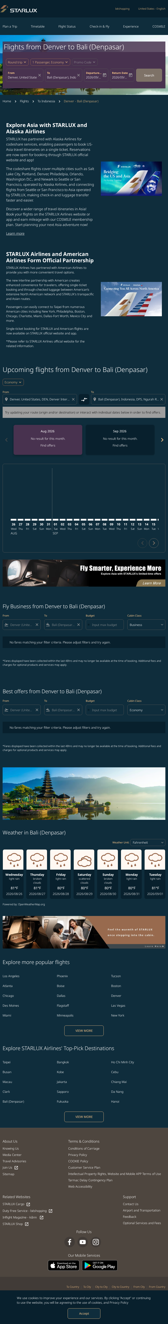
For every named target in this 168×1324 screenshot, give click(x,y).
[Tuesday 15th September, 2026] (153, 520)
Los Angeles (11, 976)
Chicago (8, 996)
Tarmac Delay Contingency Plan (90, 1180)
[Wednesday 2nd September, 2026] (62, 520)
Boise (61, 986)
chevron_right (161, 440)
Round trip (15, 62)
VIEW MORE (84, 1031)
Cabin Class (134, 615)
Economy (11, 382)
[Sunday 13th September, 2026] (139, 520)
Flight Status (67, 26)
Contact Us (130, 1204)
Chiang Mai (119, 1082)
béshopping (122, 8)
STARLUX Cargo (16, 1204)
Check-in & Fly (99, 26)
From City (139, 1287)
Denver (116, 996)
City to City (101, 1287)
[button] (50, 62)
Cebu (114, 1072)
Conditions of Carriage (84, 1148)
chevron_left (6, 440)
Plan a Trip (10, 26)
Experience (131, 26)
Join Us (10, 1167)
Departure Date (94, 73)
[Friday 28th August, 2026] (27, 520)
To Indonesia (46, 101)
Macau (7, 1082)
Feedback (129, 1217)
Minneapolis (65, 1015)
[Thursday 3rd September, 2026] (69, 520)
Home (7, 101)
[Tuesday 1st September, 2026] (55, 520)
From (11, 73)
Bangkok (63, 1062)
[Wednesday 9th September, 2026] (111, 520)
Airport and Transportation (141, 1210)
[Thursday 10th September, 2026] (118, 520)
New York (117, 1015)
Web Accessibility (80, 1186)
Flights (24, 101)
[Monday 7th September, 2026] (97, 520)
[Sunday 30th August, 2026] (41, 520)
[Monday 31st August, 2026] (48, 520)
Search (149, 75)
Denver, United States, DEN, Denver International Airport (22, 77)
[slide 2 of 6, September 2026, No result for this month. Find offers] (120, 440)
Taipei (6, 1062)
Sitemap (8, 1174)
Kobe (60, 1072)
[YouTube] (82, 1242)
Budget (90, 615)
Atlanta (8, 986)
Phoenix (62, 976)
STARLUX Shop (16, 1224)
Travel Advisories (14, 1161)
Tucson (116, 976)
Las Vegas (118, 1005)
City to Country (120, 1287)
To (48, 73)
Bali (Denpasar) (13, 1101)
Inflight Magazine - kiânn (23, 1217)
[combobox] (40, 399)
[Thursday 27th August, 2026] (20, 520)
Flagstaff (63, 1005)
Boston (116, 986)
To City (87, 1287)
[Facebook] (69, 1242)
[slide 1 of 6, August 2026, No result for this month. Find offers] (48, 440)
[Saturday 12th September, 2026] (132, 520)
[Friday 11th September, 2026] (125, 520)
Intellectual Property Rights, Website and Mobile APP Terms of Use (114, 1174)
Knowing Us (11, 1148)
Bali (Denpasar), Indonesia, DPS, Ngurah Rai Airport (61, 77)
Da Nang (117, 1091)
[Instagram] (96, 1242)
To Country (72, 1287)
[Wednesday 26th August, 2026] (13, 520)
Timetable (38, 26)
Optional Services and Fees (142, 1223)
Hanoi (115, 1101)
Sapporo (63, 1091)
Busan (7, 1072)
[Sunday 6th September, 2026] (90, 520)
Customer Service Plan (84, 1167)
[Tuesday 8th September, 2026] (104, 520)
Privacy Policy (119, 1302)
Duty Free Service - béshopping (28, 1211)
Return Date (120, 73)
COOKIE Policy (78, 1161)
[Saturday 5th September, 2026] (83, 520)
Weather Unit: (120, 842)
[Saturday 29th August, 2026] (34, 520)
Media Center (12, 1155)
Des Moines (11, 1005)
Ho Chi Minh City (122, 1062)
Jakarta (62, 1082)
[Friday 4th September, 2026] (76, 520)
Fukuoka (62, 1101)
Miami (7, 1015)
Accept (84, 1313)
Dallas (61, 996)
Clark (6, 1091)
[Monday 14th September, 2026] (146, 520)
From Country (157, 1287)
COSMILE (158, 26)
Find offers (47, 445)
